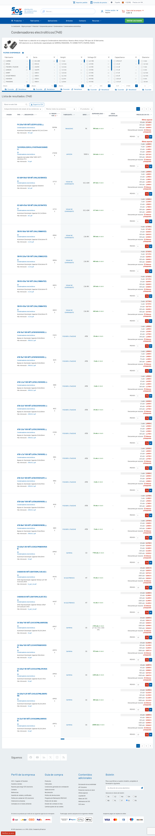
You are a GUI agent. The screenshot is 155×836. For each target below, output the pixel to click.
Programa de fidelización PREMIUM (56, 798)
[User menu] (117, 10)
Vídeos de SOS (82, 799)
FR (135, 800)
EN (129, 796)
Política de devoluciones (52, 795)
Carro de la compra (133, 10)
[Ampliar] (27, 57)
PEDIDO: (132, 136)
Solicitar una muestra (134, 21)
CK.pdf (30, 633)
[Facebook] (31, 757)
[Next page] (150, 109)
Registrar (107, 12)
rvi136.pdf (31, 242)
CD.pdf (30, 559)
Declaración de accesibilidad (87, 784)
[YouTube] (37, 757)
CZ (115, 796)
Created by (36, 829)
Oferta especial (83, 793)
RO (108, 800)
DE (135, 796)
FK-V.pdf (30, 133)
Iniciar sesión (110, 10)
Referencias (14, 792)
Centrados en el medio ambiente (21, 804)
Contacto (14, 790)
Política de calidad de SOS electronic (22, 798)
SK (108, 796)
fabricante (68, 115)
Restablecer (22, 89)
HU (122, 796)
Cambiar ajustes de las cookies (54, 807)
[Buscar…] (44, 11)
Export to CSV (38, 104)
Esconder (11, 89)
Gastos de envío (49, 790)
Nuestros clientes (16, 784)
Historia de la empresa (18, 801)
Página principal (26, 26)
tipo (18, 115)
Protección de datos (51, 801)
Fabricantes (48, 784)
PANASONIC (69, 129)
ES (129, 800)
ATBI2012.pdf (32, 340)
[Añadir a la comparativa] (43, 125)
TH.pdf (30, 161)
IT (122, 800)
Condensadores (58, 26)
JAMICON (69, 154)
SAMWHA (69, 553)
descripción (29, 115)
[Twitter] (50, 757)
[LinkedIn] (44, 757)
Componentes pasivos (46, 26)
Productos (35, 26)
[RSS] (63, 757)
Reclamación (49, 792)
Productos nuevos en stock (86, 790)
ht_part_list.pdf (32, 584)
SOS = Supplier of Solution (19, 781)
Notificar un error (8, 833)
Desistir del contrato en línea (54, 804)
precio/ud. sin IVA (143, 115)
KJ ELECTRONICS (69, 578)
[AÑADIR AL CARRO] (147, 137)
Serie (85, 115)
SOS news (81, 804)
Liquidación (82, 796)
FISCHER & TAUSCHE (69, 336)
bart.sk (44, 829)
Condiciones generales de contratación (57, 787)
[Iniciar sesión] (102, 12)
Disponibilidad (97, 114)
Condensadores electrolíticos (26, 128)
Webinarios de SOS (84, 801)
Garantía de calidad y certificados (21, 795)
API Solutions (82, 787)
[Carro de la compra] (123, 11)
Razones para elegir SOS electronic (22, 787)
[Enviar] (28, 85)
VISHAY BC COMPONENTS (69, 183)
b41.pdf (30, 188)
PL (115, 800)
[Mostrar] (150, 137)
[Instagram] (57, 757)
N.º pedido (53, 114)
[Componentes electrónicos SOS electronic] (24, 11)
